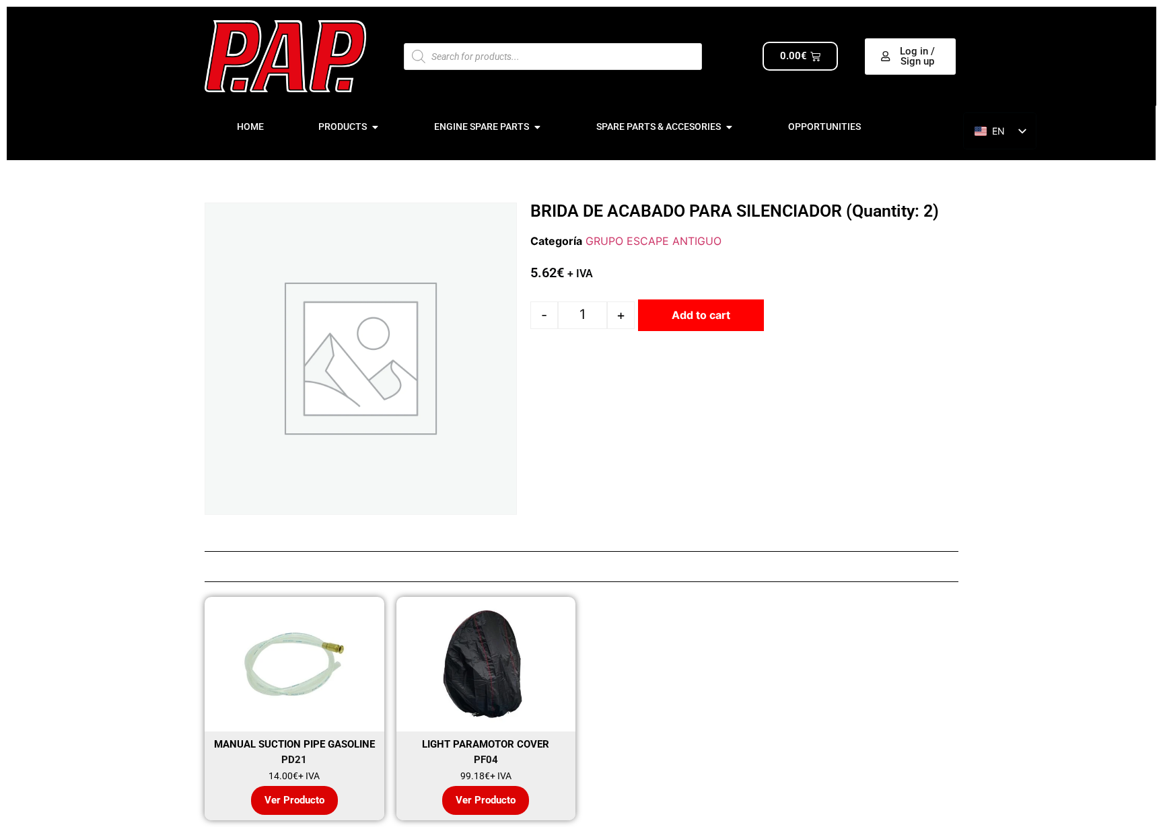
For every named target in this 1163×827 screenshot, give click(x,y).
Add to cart (701, 315)
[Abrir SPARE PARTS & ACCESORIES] (729, 127)
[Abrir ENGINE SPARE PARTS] (537, 127)
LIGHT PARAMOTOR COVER (485, 744)
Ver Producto (294, 800)
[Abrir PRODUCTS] (375, 127)
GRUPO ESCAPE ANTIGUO (653, 241)
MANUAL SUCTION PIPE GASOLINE (294, 744)
